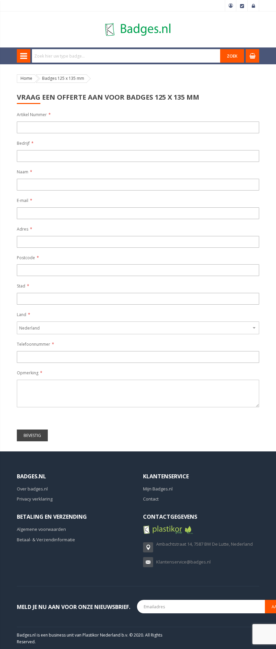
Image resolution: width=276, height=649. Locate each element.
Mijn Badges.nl (158, 489)
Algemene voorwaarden (41, 529)
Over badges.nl (32, 489)
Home (26, 78)
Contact (151, 499)
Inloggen (253, 5)
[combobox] (126, 56)
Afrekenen (242, 5)
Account (230, 5)
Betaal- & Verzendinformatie (46, 540)
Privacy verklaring (35, 499)
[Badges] (138, 22)
